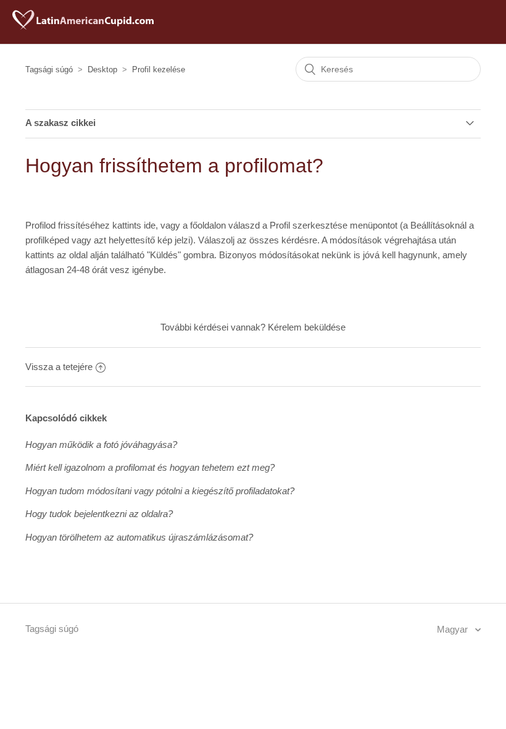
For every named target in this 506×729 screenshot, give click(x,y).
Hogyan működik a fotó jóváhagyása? (101, 444)
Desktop (102, 69)
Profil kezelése (158, 69)
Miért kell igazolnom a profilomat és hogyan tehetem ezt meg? (150, 467)
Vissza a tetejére (59, 366)
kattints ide (134, 225)
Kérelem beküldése (307, 327)
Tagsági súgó (49, 69)
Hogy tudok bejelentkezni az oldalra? (99, 513)
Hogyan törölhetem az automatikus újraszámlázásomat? (139, 537)
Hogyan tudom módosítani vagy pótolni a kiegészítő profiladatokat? (159, 491)
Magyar (453, 629)
